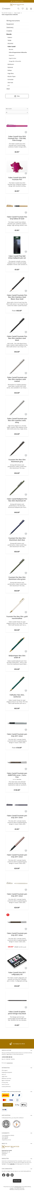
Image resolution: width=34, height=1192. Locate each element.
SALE (8, 89)
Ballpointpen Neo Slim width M (17, 656)
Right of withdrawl (6, 1080)
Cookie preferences (6, 1086)
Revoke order (17, 1180)
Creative (9, 31)
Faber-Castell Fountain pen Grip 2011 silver (17, 735)
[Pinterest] (12, 1175)
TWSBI (9, 40)
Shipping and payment (7, 1072)
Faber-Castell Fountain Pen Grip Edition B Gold (17, 218)
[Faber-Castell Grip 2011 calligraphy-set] (17, 961)
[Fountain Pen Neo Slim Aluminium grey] (17, 448)
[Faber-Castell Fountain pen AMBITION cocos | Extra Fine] (17, 762)
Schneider (11, 79)
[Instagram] (8, 1175)
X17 (9, 85)
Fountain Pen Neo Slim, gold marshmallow (17, 617)
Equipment (10, 24)
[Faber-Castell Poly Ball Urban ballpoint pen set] (17, 245)
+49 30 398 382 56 (7, 1057)
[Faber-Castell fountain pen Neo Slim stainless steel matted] (17, 366)
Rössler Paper (12, 76)
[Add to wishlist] (26, 132)
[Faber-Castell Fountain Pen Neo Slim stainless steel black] (17, 325)
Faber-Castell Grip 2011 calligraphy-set (17, 973)
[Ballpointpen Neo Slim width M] (17, 644)
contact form (10, 1063)
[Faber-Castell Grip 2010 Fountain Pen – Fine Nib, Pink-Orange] (17, 125)
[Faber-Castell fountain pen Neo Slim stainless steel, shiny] (17, 407)
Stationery (10, 27)
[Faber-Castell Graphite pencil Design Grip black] (17, 1000)
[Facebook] (4, 1175)
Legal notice (4, 1076)
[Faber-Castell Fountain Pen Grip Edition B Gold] (17, 206)
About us (4, 1074)
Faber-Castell (11, 46)
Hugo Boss (11, 73)
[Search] (18, 8)
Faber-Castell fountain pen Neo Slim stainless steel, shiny (17, 420)
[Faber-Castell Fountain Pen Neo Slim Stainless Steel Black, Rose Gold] (17, 284)
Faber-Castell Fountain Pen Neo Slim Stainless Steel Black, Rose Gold (17, 297)
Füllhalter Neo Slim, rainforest (17, 696)
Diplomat (10, 67)
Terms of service (5, 1084)
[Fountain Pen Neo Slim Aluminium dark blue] (17, 527)
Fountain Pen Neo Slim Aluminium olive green (17, 578)
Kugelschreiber (12, 58)
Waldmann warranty (6, 1078)
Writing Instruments (13, 21)
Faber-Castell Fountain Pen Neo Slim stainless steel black (17, 338)
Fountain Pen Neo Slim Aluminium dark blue (17, 539)
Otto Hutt (10, 82)
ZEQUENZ (10, 43)
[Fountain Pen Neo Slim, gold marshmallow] (17, 605)
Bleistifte (11, 49)
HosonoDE (22, 1189)
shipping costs (18, 1186)
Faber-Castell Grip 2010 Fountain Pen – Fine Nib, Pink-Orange (17, 138)
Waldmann (11, 64)
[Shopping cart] (31, 8)
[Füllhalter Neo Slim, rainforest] (17, 684)
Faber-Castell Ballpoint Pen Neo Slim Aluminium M (17, 500)
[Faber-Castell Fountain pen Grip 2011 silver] (17, 723)
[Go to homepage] (17, 4)
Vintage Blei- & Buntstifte (15, 61)
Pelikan (10, 70)
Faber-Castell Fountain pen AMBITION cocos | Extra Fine (17, 775)
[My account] (27, 8)
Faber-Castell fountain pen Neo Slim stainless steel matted (17, 379)
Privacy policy (5, 1082)
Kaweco (10, 37)
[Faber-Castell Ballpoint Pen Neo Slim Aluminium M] (17, 488)
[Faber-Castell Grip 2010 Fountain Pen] (17, 166)
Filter (18, 96)
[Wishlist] (23, 8)
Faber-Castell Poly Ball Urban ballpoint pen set (17, 257)
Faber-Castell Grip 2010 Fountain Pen (17, 178)
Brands (9, 34)
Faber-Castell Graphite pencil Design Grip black (17, 1012)
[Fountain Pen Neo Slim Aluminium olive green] (17, 566)
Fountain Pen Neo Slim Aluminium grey (17, 460)
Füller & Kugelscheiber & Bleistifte (18, 52)
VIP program (4, 1070)
